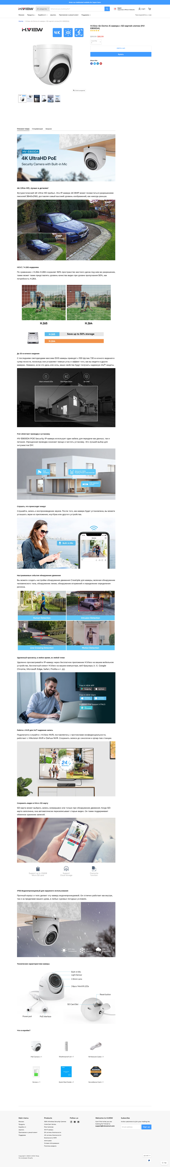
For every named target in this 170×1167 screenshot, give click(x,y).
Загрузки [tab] (48, 129)
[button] (95, 30)
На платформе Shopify (26, 1158)
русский (146, 1155)
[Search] (107, 9)
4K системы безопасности (52, 1135)
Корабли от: (42, 15)
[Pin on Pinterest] (101, 63)
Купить (121, 54)
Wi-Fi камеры (48, 1130)
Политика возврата (50, 1146)
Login (143, 9)
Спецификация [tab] (37, 129)
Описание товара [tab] (23, 129)
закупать (53, 15)
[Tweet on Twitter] (94, 63)
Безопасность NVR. (50, 1138)
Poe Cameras (48, 1127)
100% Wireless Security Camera (55, 1121)
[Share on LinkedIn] (98, 63)
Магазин (21, 15)
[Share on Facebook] (91, 63)
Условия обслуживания (51, 1143)
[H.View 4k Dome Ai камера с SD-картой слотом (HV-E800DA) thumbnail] (22, 98)
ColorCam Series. (50, 1124)
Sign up (146, 1127)
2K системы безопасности (52, 1132)
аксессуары (48, 1140)
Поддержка (85, 15)
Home (21, 21)
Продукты (30, 15)
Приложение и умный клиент (69, 15)
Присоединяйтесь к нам (143, 15)
